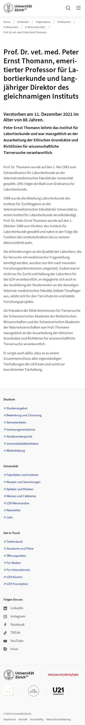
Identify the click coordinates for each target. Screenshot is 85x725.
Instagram (17, 616)
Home (6, 22)
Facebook (17, 624)
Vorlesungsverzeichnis (21, 430)
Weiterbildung (16, 451)
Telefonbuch (15, 542)
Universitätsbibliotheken (23, 444)
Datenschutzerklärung (58, 719)
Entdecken (23, 22)
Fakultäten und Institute (22, 475)
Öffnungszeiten (16, 556)
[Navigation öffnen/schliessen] (78, 8)
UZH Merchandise (18, 503)
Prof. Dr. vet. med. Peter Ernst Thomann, (25, 32)
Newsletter (14, 510)
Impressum (9, 719)
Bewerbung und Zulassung (24, 415)
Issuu (14, 649)
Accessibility (37, 719)
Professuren (64, 22)
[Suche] (68, 8)
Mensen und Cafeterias (21, 496)
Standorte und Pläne (20, 549)
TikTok (15, 632)
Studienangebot (17, 408)
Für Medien (14, 563)
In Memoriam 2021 (35, 27)
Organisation (43, 22)
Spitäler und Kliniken (20, 489)
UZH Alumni (14, 577)
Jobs (10, 517)
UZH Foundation (17, 584)
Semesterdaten (16, 422)
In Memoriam (10, 27)
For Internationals (18, 570)
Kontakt (23, 719)
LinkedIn (16, 608)
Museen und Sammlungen (24, 482)
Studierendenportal (19, 436)
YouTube (16, 640)
